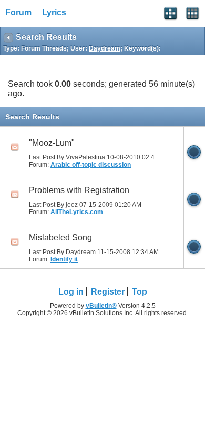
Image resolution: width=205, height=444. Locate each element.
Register (108, 291)
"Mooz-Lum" (52, 142)
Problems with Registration (79, 190)
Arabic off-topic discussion (90, 164)
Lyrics (54, 12)
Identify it (64, 259)
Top (139, 291)
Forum (18, 12)
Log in (71, 291)
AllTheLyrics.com (76, 212)
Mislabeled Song (60, 237)
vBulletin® (101, 305)
